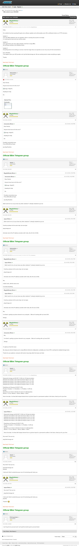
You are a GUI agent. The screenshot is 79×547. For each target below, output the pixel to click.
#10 (75, 461)
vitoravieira (13, 72)
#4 (75, 169)
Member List (68, 4)
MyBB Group (17, 545)
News (20, 10)
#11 (75, 483)
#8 (75, 375)
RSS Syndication (40, 543)
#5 (75, 215)
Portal (60, 4)
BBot (17, 10)
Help (75, 4)
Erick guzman (14, 517)
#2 (75, 79)
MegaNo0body (33, 375)
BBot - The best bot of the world (8, 10)
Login (14, 7)
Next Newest (13, 531)
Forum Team (5, 543)
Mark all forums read (32, 543)
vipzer (11, 162)
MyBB (8, 545)
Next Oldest (6, 531)
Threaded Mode (73, 17)
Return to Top (14, 543)
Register (19, 7)
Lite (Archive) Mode (22, 543)
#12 (75, 523)
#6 (75, 255)
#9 (75, 407)
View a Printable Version (8, 536)
